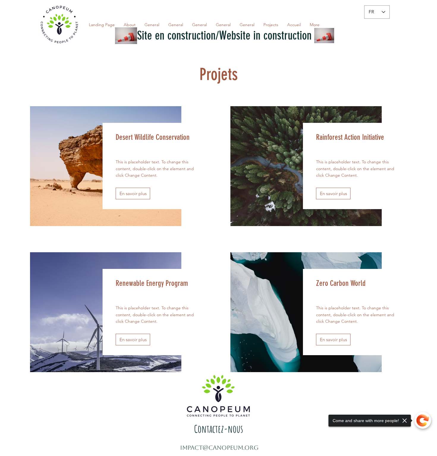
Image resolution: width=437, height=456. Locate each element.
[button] (133, 193)
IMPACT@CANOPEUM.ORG (219, 447)
